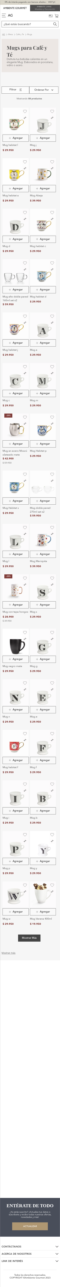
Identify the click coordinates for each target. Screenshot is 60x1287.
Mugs (29, 35)
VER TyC (51, 2)
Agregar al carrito (15, 138)
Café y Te (20, 35)
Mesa (10, 35)
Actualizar (30, 1226)
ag (3, 35)
